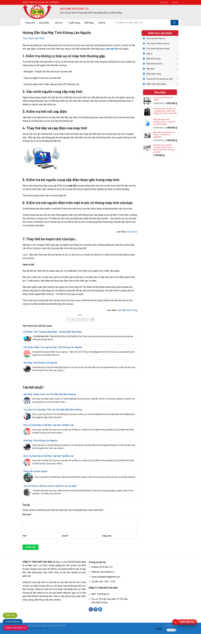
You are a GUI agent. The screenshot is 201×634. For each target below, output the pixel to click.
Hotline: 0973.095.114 (15, 627)
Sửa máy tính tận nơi (156, 38)
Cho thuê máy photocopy (158, 48)
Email (65, 536)
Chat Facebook (12, 621)
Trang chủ (30, 22)
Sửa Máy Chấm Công (127, 310)
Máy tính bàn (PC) (154, 63)
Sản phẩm (44, 22)
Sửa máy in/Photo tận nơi (158, 43)
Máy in (149, 53)
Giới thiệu (164, 2)
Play (159, 629)
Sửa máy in (132, 231)
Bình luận (27, 514)
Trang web (106, 536)
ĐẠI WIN (42, 625)
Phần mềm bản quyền (156, 84)
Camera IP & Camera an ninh (160, 79)
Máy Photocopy (154, 58)
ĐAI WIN (62, 625)
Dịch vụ (58, 22)
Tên (25, 536)
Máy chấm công (154, 74)
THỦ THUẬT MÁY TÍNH (33, 38)
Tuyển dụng (74, 22)
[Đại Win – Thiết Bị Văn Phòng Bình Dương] (39, 12)
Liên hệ (174, 2)
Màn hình (151, 69)
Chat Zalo (10, 615)
